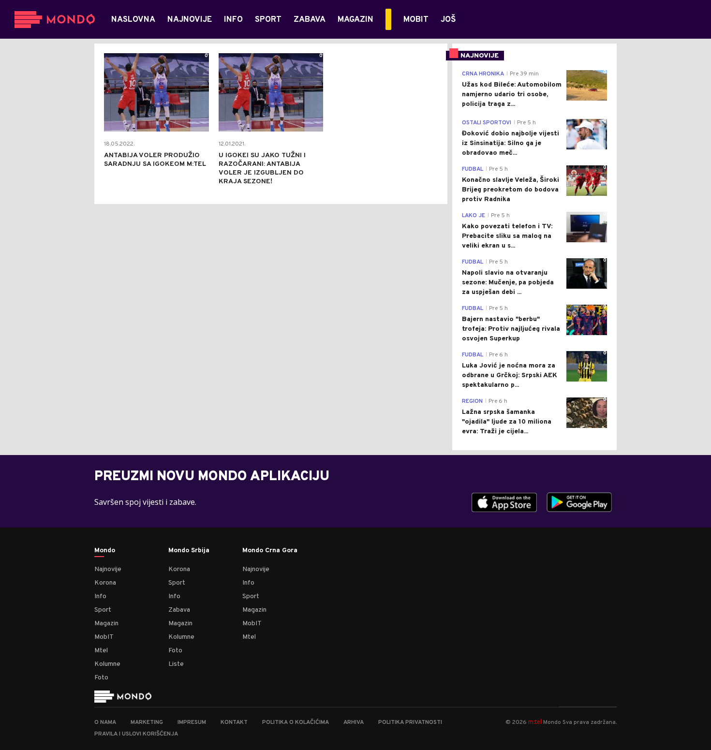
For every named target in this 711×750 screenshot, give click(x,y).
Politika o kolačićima (295, 722)
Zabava (179, 610)
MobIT (104, 637)
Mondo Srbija (188, 551)
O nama (105, 722)
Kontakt (234, 722)
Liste (176, 664)
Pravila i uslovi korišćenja (136, 734)
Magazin (106, 623)
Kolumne (107, 664)
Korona (105, 583)
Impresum (192, 722)
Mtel (101, 651)
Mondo (104, 551)
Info (100, 596)
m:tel (535, 722)
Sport (102, 610)
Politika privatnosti (410, 722)
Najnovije (107, 569)
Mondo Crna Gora (269, 551)
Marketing (147, 722)
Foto (101, 678)
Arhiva (353, 722)
